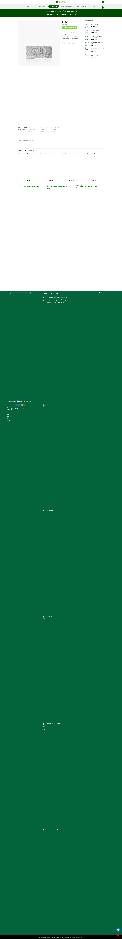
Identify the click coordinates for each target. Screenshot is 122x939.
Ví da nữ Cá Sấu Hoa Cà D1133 (50, 179)
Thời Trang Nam (40, 6)
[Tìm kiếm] (101, 5)
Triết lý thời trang (82, 6)
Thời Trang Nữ (53, 6)
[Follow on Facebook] (16, 405)
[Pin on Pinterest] (71, 43)
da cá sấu (73, 38)
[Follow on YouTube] (24, 405)
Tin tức (93, 6)
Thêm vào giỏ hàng (69, 27)
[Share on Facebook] (63, 43)
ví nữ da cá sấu (69, 40)
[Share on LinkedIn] (73, 43)
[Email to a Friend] (68, 43)
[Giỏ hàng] (103, 7)
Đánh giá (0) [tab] (32, 140)
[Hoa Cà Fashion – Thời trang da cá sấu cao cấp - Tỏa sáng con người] (61, 2)
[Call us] (21, 405)
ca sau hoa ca (67, 38)
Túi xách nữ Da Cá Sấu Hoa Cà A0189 (72, 179)
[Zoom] (19, 124)
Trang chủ (29, 6)
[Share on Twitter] (66, 43)
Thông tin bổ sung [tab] (23, 140)
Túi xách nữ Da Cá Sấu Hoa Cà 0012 (93, 179)
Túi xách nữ (73, 14)
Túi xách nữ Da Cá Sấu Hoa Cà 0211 (28, 179)
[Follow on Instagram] (19, 405)
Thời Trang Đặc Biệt (67, 6)
